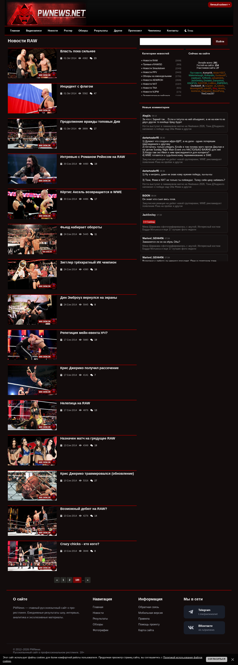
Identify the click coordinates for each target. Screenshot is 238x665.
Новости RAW (150, 60)
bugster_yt (210, 86)
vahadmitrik (217, 78)
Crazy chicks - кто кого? (79, 544)
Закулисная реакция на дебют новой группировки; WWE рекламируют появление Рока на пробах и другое (182, 161)
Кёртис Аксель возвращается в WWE (91, 192)
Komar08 (207, 73)
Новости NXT (150, 84)
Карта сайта (146, 630)
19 (95, 164)
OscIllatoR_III (197, 86)
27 (95, 480)
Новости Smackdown (154, 68)
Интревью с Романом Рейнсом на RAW (92, 157)
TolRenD (206, 78)
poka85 (207, 88)
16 (95, 269)
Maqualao (206, 91)
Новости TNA (150, 88)
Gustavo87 (220, 75)
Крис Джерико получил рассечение (89, 368)
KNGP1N (192, 83)
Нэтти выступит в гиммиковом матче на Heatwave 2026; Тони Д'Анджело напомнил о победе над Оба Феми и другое (183, 127)
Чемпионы (154, 30)
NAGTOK (202, 83)
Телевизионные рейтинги (156, 95)
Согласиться (216, 659)
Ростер (68, 30)
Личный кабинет (219, 4)
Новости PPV (150, 72)
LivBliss (212, 83)
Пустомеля (196, 73)
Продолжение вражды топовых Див (90, 121)
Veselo (221, 88)
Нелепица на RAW (75, 403)
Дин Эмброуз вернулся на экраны (88, 297)
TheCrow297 (207, 93)
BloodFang (218, 91)
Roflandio (209, 75)
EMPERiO (222, 83)
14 (95, 516)
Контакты (172, 30)
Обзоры (83, 30)
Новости (53, 30)
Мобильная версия (150, 612)
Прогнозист (135, 30)
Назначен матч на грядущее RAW (87, 438)
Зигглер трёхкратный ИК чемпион (88, 262)
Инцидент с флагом (76, 86)
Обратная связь (148, 607)
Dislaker (208, 80)
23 (95, 58)
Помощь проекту (149, 624)
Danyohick (218, 80)
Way (215, 88)
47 (95, 93)
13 (95, 410)
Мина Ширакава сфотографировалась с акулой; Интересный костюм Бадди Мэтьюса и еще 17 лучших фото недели (181, 228)
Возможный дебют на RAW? (83, 509)
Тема (190, 30)
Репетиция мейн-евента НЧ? (84, 333)
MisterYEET (219, 73)
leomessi (195, 91)
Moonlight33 (196, 88)
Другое (118, 30)
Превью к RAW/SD (152, 64)
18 (95, 445)
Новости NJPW (151, 92)
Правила (143, 618)
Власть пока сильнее (77, 51)
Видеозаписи (34, 30)
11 (95, 234)
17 (95, 128)
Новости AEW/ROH (153, 80)
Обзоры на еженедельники (157, 76)
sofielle (220, 86)
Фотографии (100, 630)
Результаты (101, 30)
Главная (15, 30)
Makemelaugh (196, 75)
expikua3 (196, 78)
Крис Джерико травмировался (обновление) (97, 473)
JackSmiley (196, 80)
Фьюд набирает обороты (81, 227)
